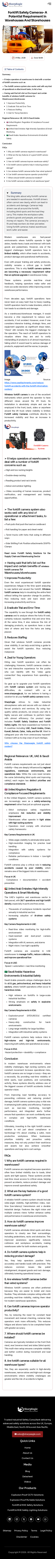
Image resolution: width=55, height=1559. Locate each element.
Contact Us (27, 1458)
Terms (34, 1530)
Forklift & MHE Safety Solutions (27, 1505)
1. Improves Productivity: (15, 103)
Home (27, 1447)
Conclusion (7, 143)
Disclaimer (21, 1537)
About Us (27, 1453)
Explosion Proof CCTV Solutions (27, 1495)
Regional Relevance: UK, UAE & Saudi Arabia (21, 118)
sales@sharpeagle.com (29, 1434)
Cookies (34, 1537)
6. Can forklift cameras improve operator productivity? (27, 174)
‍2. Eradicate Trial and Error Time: (18, 106)
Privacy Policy (21, 1530)
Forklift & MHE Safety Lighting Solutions (27, 1510)
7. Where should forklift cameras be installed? (24, 178)
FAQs (4, 147)
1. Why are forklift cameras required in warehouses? (26, 152)
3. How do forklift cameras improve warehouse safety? (27, 161)
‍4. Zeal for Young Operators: (17, 113)
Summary (6, 74)
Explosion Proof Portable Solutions (27, 1500)
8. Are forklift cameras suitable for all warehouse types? (28, 181)
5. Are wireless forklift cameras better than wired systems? (29, 171)
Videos (27, 1481)
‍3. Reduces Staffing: (14, 110)
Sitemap (7, 1530)
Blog (27, 1471)
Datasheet (27, 1476)
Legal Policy (46, 1530)
